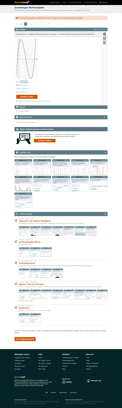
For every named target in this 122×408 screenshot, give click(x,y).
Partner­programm (92, 366)
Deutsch (17, 385)
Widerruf (53, 392)
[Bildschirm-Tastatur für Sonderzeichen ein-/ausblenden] (104, 42)
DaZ (22, 385)
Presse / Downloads (92, 363)
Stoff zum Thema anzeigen (26, 122)
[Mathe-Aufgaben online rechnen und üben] (22, 2)
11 (49, 24)
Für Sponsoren (43, 366)
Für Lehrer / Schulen (44, 363)
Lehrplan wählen (44, 141)
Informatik (39, 385)
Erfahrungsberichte (68, 360)
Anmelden (18, 369)
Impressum (73, 392)
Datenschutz (63, 392)
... (45, 24)
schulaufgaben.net (20, 399)
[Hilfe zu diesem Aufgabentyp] (104, 34)
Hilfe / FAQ (41, 369)
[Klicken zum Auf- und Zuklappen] (104, 117)
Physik (27, 385)
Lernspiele (18, 363)
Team (88, 357)
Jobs (87, 360)
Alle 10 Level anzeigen (27, 300)
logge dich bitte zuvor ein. (43, 101)
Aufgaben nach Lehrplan (22, 357)
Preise (40, 357)
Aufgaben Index (19, 360)
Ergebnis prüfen (26, 97)
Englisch (36, 384)
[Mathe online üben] (20, 377)
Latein (30, 384)
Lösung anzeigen (23, 111)
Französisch (44, 384)
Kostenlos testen (20, 366)
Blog (63, 369)
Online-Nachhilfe (20, 382)
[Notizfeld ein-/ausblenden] (104, 38)
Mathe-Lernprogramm (37, 380)
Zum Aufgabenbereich (25, 339)
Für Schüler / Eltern (44, 360)
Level (21, 24)
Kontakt (88, 369)
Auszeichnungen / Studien (70, 357)
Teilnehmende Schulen (69, 363)
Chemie (32, 385)
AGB (46, 392)
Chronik (64, 366)
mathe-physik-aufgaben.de (73, 399)
